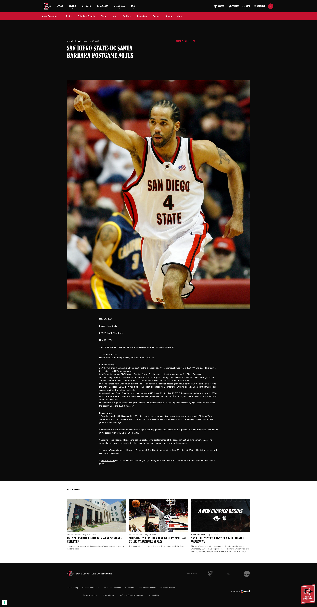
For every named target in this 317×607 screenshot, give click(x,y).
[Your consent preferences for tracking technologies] (4, 602)
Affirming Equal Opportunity (131, 595)
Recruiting (102, 6)
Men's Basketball (74, 41)
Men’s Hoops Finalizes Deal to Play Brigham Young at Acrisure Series (157, 540)
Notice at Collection (167, 587)
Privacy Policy (72, 587)
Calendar (261, 6)
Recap (102, 326)
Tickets (72, 6)
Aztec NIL (86, 6)
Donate (169, 16)
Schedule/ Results (86, 16)
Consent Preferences (90, 587)
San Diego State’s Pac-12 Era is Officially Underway (217, 540)
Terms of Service (90, 595)
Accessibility (154, 595)
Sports (59, 6)
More (179, 16)
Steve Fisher (109, 368)
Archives (127, 16)
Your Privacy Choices (147, 587)
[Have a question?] (308, 594)
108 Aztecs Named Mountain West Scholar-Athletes (94, 540)
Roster (69, 16)
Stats (103, 16)
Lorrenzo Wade (108, 450)
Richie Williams (108, 460)
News (114, 16)
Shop (246, 7)
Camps (157, 16)
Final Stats (112, 326)
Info (133, 6)
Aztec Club (119, 6)
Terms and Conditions (112, 587)
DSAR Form (129, 587)
